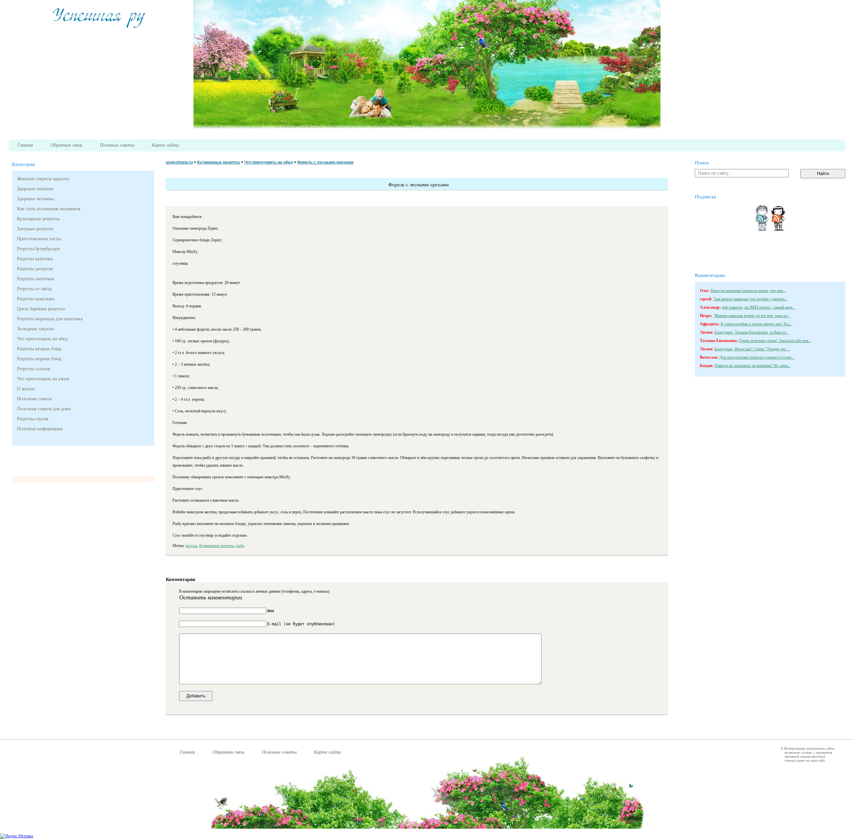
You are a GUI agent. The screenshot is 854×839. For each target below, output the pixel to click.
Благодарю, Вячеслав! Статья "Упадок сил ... (752, 349)
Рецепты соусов (32, 418)
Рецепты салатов (33, 368)
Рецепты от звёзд (34, 288)
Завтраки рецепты (35, 228)
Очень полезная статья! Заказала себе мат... (775, 340)
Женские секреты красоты (43, 178)
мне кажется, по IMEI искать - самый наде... (758, 307)
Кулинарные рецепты (38, 218)
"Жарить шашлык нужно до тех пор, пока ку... (751, 315)
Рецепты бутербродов (38, 248)
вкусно (191, 545)
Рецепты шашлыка (35, 298)
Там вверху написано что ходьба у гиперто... (751, 299)
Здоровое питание (35, 188)
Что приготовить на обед (42, 338)
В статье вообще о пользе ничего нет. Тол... (756, 324)
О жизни (26, 388)
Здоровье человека (35, 198)
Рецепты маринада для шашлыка (50, 318)
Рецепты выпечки (35, 258)
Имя (270, 611)
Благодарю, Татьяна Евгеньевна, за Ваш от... (752, 332)
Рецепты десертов (35, 268)
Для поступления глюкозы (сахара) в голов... (756, 357)
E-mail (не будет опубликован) (301, 624)
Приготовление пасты (39, 238)
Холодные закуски (35, 328)
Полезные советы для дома (44, 408)
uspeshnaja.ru (179, 162)
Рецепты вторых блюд (39, 348)
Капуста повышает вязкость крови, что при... (748, 290)
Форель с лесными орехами (325, 162)
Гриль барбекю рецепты (41, 308)
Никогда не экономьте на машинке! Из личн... (753, 365)
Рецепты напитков (35, 278)
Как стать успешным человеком (48, 208)
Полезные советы (34, 398)
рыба (240, 545)
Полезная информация (39, 428)
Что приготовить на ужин (43, 378)
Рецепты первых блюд (39, 358)
